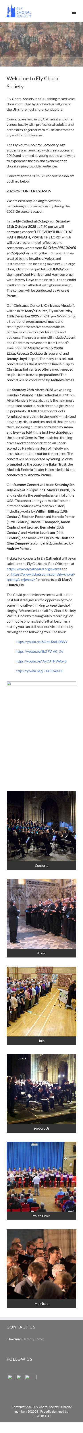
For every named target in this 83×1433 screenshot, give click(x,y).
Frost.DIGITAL (41, 1416)
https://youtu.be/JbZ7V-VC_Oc (39, 651)
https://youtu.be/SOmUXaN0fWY (41, 641)
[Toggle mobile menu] (74, 12)
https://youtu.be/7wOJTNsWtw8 (41, 661)
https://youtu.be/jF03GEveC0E (39, 671)
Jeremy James (33, 1339)
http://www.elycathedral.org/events (34, 569)
